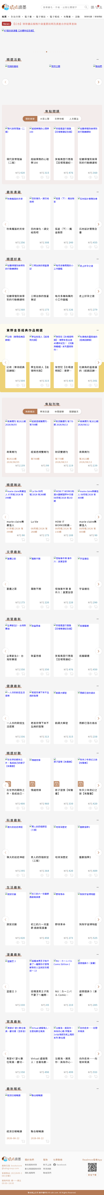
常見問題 (47, 1168)
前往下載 (92, 1174)
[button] (5, 82)
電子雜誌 (41, 16)
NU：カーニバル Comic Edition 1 (63, 994)
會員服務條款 (31, 1164)
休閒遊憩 (59, 411)
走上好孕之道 (87, 296)
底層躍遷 (84, 655)
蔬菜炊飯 (12, 924)
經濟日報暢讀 (14, 1131)
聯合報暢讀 (37, 1131)
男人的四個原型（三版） (40, 858)
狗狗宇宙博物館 (88, 924)
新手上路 (47, 1164)
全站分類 (16, 16)
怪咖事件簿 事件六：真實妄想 (64, 590)
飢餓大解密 (61, 723)
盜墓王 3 (12, 991)
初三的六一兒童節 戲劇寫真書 (40, 925)
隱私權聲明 (30, 1172)
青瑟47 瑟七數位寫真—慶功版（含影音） (16, 1062)
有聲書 (67, 16)
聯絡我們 (47, 1172)
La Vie (34, 521)
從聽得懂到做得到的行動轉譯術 (88, 160)
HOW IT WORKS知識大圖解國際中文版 (64, 525)
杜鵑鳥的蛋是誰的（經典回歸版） (88, 370)
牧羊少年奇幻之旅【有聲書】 (88, 791)
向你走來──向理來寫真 (88, 1060)
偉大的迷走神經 (16, 857)
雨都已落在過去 (88, 723)
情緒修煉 (36, 790)
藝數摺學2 (85, 857)
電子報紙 (55, 16)
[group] (52, 41)
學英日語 (44, 411)
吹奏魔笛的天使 (16, 229)
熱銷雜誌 (30, 411)
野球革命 (60, 924)
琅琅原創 (98, 16)
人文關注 (74, 118)
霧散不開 (36, 588)
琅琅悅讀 (88, 16)
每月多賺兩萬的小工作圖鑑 (64, 297)
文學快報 (59, 118)
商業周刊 (12, 452)
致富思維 (36, 655)
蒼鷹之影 (12, 588)
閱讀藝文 (74, 411)
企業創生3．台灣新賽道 (15, 657)
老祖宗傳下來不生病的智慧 (40, 724)
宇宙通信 (84, 588)
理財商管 (30, 118)
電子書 (28, 16)
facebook (61, 1164)
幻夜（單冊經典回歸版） (16, 368)
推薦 (4, 16)
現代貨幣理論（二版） (14, 160)
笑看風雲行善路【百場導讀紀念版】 (64, 162)
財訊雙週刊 (61, 452)
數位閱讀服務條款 (33, 1168)
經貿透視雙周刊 (40, 452)
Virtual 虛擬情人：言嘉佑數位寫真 (40, 1062)
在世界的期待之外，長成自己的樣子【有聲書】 (16, 793)
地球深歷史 (61, 857)
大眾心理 (44, 118)
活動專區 (80, 16)
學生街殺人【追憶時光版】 (40, 368)
